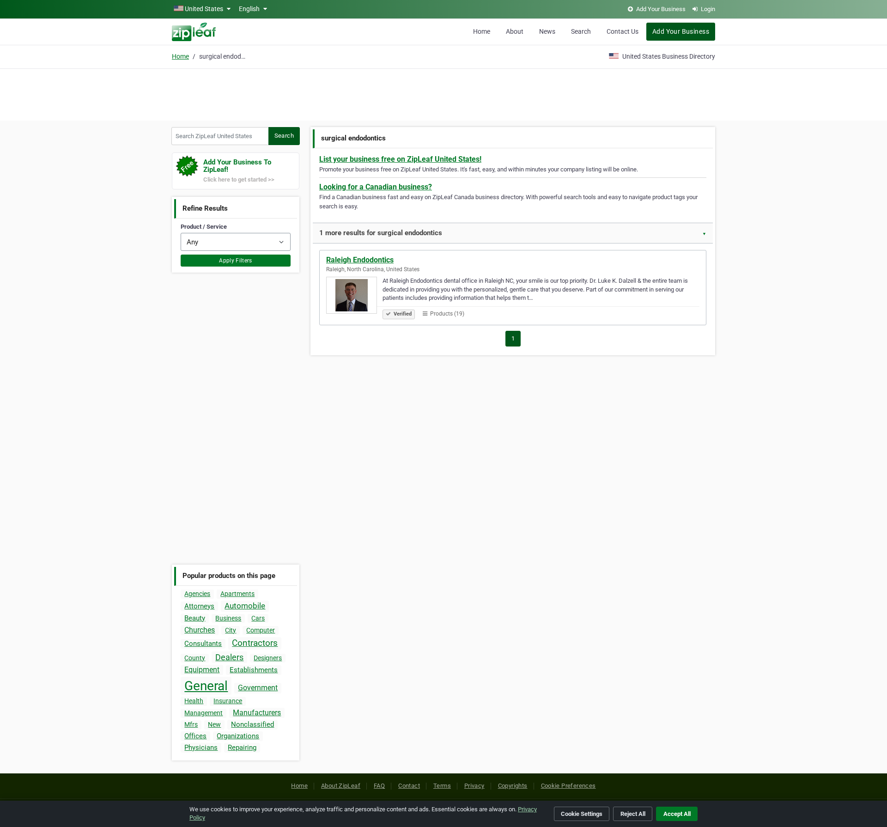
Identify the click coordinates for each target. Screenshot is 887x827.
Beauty (194, 618)
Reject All (632, 813)
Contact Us (622, 31)
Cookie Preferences (568, 785)
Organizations (238, 736)
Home (481, 31)
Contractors (255, 643)
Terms (442, 785)
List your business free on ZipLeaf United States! (400, 159)
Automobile (245, 605)
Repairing (242, 747)
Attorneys (199, 606)
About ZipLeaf (340, 785)
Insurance (227, 701)
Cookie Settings (581, 813)
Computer (260, 630)
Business (228, 618)
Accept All (677, 813)
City (230, 630)
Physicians (201, 747)
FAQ (379, 785)
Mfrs (191, 724)
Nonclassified (252, 724)
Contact (409, 785)
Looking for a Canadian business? (375, 186)
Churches (199, 630)
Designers (268, 658)
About (514, 31)
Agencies (197, 593)
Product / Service (204, 226)
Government (258, 687)
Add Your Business (680, 31)
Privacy (474, 785)
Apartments (237, 593)
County (194, 658)
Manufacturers (257, 712)
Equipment (201, 669)
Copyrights (513, 785)
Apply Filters (235, 260)
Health (193, 701)
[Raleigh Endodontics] (354, 296)
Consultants (203, 643)
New (214, 724)
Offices (195, 736)
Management (203, 713)
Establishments (254, 670)
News (547, 31)
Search (581, 31)
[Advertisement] (443, 93)
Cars (258, 618)
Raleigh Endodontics (360, 259)
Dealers (229, 657)
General (206, 685)
